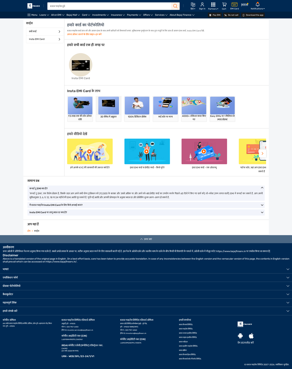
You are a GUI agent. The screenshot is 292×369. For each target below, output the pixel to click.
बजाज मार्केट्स (183, 342)
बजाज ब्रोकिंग (183, 350)
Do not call (233, 15)
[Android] (240, 336)
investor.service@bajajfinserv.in (80, 330)
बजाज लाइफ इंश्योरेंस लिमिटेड (188, 337)
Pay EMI (216, 15)
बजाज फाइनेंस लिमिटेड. (186, 329)
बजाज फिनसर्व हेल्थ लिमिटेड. (187, 355)
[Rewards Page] (244, 5)
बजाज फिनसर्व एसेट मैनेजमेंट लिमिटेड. (190, 359)
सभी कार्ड (32, 31)
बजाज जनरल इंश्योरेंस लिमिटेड (188, 333)
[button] (262, 153)
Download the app (254, 15)
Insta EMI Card (36, 39)
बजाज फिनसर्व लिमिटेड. (186, 325)
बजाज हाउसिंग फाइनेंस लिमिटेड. (188, 346)
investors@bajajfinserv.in (136, 333)
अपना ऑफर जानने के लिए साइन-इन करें (84, 34)
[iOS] (251, 336)
